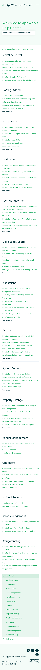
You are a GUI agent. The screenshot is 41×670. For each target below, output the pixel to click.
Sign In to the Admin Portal (12, 108)
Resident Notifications (11, 487)
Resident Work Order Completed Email (17, 67)
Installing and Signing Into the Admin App (18, 105)
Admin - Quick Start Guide (12, 96)
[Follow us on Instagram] (32, 650)
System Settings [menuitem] (12, 609)
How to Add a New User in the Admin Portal (19, 80)
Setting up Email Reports (12, 102)
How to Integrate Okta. (11, 140)
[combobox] (18, 33)
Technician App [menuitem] (9, 639)
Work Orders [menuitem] (11, 588)
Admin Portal (28, 49)
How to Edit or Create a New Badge (16, 374)
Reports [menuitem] (9, 605)
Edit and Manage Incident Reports (15, 506)
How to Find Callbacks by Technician (16, 352)
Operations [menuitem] (10, 622)
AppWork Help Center (11, 49)
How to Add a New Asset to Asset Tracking (18, 531)
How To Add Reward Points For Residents (18, 481)
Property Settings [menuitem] (12, 614)
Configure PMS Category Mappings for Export (20, 380)
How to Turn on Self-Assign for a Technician (19, 206)
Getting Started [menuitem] (12, 580)
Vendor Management (10, 450)
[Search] (37, 33)
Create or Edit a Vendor (11, 453)
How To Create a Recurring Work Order (17, 187)
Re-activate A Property (11, 421)
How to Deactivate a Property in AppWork (18, 424)
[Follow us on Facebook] (37, 650)
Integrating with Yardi (10, 146)
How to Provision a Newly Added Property (18, 99)
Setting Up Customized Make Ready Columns (19, 269)
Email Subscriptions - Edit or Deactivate (17, 355)
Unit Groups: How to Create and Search (17, 418)
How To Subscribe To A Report (14, 77)
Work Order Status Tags (11, 387)
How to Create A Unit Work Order (15, 184)
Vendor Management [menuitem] (14, 618)
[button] (37, 576)
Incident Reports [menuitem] (12, 626)
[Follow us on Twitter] (37, 654)
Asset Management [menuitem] (13, 630)
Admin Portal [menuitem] (8, 576)
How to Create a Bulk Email (12, 484)
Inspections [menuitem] (10, 601)
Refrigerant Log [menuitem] (12, 635)
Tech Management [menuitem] (13, 593)
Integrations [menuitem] (10, 584)
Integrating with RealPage (12, 143)
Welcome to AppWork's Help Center (20, 25)
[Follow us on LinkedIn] (28, 650)
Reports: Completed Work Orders (15, 342)
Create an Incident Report (12, 503)
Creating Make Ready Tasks (13, 266)
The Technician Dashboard (12, 209)
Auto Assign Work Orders (12, 383)
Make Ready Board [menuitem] (13, 597)
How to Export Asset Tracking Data (16, 528)
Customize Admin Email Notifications (16, 377)
